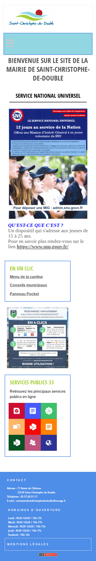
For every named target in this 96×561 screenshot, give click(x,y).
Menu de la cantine (26, 277)
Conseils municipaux (28, 285)
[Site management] (48, 554)
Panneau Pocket (24, 294)
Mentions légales (28, 544)
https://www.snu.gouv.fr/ (43, 246)
